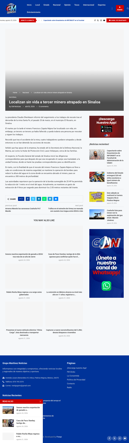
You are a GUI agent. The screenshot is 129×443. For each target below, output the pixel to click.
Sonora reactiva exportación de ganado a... (28, 408)
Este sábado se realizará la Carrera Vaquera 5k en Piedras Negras (114, 196)
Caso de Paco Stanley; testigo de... (25, 421)
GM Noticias (16, 106)
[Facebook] (95, 20)
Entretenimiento (33, 12)
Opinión (67, 5)
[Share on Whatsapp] (44, 199)
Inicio (29, 5)
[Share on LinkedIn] (39, 199)
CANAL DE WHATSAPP (118, 20)
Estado (46, 5)
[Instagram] (101, 20)
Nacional (56, 5)
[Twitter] (98, 20)
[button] (39, 20)
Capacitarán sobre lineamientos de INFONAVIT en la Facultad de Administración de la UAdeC (115, 157)
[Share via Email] (55, 199)
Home (15, 93)
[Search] (127, 9)
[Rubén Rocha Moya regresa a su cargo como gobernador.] (24, 276)
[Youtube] (104, 20)
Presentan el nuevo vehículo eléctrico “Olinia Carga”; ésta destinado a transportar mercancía (24, 332)
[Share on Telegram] (50, 199)
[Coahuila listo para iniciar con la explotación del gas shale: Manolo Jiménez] (96, 214)
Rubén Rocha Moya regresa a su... (27, 435)
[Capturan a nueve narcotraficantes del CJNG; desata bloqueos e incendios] (64, 314)
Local (37, 5)
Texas (76, 5)
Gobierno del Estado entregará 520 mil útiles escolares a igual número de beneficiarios (115, 178)
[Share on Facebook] (28, 199)
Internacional (88, 5)
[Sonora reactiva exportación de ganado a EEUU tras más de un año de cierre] (24, 238)
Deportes (102, 5)
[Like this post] (22, 199)
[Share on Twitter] (33, 199)
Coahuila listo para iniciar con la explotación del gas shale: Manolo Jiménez (115, 215)
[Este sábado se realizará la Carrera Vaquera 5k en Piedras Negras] (96, 197)
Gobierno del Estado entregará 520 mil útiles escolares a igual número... (67, 20)
